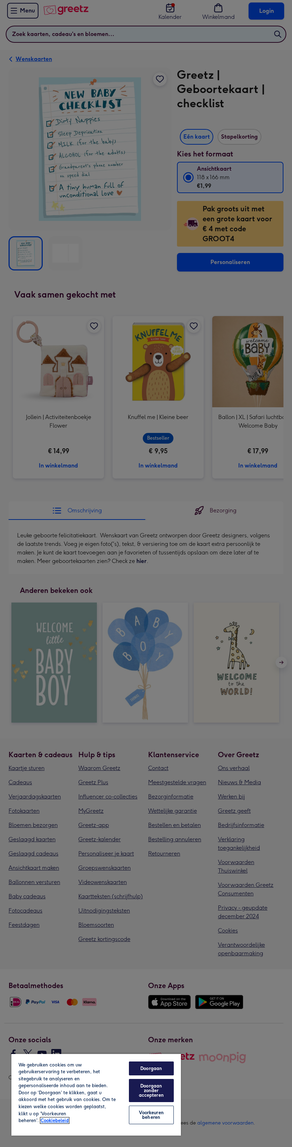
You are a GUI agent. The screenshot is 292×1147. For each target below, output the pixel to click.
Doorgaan (151, 1068)
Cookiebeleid (55, 1120)
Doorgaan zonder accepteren (151, 1090)
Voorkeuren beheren (151, 1115)
